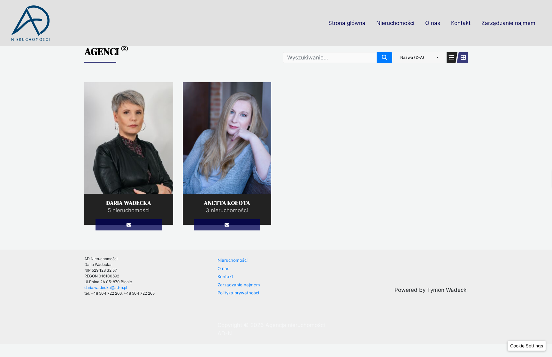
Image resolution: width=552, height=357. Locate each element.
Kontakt (461, 23)
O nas (432, 23)
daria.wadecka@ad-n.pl (105, 287)
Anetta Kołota (227, 203)
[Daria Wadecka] (128, 137)
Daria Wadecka (128, 203)
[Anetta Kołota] (227, 137)
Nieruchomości (395, 23)
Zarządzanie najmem (508, 23)
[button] (527, 346)
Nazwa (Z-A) (412, 57)
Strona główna (346, 23)
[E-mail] (128, 224)
